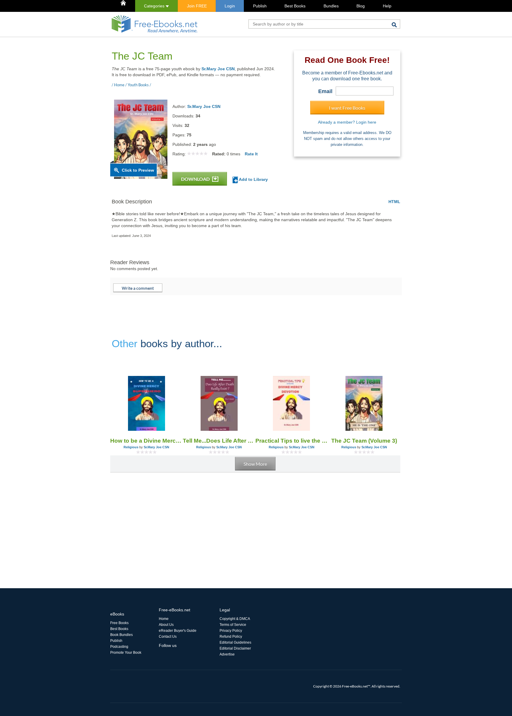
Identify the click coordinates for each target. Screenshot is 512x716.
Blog (360, 6)
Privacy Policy (231, 631)
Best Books (294, 6)
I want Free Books (347, 108)
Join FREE (197, 6)
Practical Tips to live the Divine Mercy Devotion (291, 441)
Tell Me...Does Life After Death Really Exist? (219, 441)
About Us (166, 625)
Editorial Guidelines (235, 642)
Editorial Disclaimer (235, 648)
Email (325, 91)
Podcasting (119, 647)
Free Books (119, 623)
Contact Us (168, 636)
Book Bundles (121, 635)
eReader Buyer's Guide (177, 631)
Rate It (251, 154)
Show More (255, 464)
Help (387, 6)
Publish (260, 6)
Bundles (331, 6)
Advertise (227, 654)
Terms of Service (233, 625)
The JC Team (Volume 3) (364, 441)
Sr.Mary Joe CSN (218, 68)
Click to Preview (138, 170)
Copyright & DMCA (235, 619)
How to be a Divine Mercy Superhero (146, 441)
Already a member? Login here (347, 122)
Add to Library (253, 179)
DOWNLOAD (196, 179)
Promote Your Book (125, 652)
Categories (155, 6)
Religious (131, 447)
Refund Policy (231, 636)
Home (164, 619)
